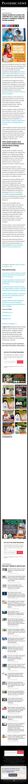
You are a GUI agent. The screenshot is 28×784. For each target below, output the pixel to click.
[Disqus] (14, 458)
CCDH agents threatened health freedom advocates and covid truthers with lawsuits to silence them (16, 676)
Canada (23, 327)
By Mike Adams (16, 732)
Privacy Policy (10, 771)
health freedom (6, 330)
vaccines (12, 340)
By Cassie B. (15, 589)
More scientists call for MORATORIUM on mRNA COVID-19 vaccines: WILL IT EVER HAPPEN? (16, 613)
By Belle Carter (16, 608)
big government (15, 327)
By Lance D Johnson (17, 582)
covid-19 (4, 328)
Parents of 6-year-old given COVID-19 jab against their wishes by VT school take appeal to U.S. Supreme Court (17, 667)
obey (20, 334)
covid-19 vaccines (13, 328)
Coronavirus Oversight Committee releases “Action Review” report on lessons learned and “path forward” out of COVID (17, 631)
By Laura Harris (16, 644)
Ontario (4, 336)
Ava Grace (12, 23)
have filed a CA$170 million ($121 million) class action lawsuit (13, 73)
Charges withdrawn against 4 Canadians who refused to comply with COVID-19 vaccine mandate (13, 295)
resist (8, 336)
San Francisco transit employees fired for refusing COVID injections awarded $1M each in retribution (14, 275)
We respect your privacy (20, 760)
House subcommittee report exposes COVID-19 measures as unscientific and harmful (15, 587)
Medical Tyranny (13, 334)
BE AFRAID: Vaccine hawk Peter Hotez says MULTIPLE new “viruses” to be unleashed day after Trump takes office (16, 684)
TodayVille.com (6, 315)
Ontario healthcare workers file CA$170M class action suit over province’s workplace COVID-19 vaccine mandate (15, 649)
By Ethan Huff (15, 635)
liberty (8, 332)
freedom (20, 328)
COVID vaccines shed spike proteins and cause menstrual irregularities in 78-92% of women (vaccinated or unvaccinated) (17, 578)
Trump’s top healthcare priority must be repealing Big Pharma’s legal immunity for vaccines (13, 281)
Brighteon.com (8, 266)
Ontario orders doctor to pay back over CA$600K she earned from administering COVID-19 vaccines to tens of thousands (16, 640)
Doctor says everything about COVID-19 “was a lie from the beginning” (15, 718)
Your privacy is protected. (8, 366)
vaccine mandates (19, 338)
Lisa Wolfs (13, 332)
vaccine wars (6, 340)
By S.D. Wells (15, 598)
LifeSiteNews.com (7, 312)
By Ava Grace (15, 573)
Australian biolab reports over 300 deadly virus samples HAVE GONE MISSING (16, 570)
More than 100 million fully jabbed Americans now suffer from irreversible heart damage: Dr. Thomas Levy (16, 658)
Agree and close (12, 775)
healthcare (15, 330)
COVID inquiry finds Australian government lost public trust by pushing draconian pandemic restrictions (16, 701)
